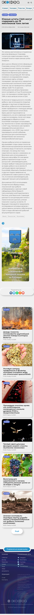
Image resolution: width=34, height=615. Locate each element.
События (4, 557)
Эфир (3, 568)
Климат (5, 8)
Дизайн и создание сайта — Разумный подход (22, 609)
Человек (13, 8)
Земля (4, 216)
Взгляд (4, 559)
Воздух (29, 8)
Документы (5, 571)
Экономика (20, 216)
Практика (5, 562)
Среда (4, 564)
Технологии (11, 216)
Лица (3, 566)
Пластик (21, 8)
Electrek (26, 27)
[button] (28, 3)
